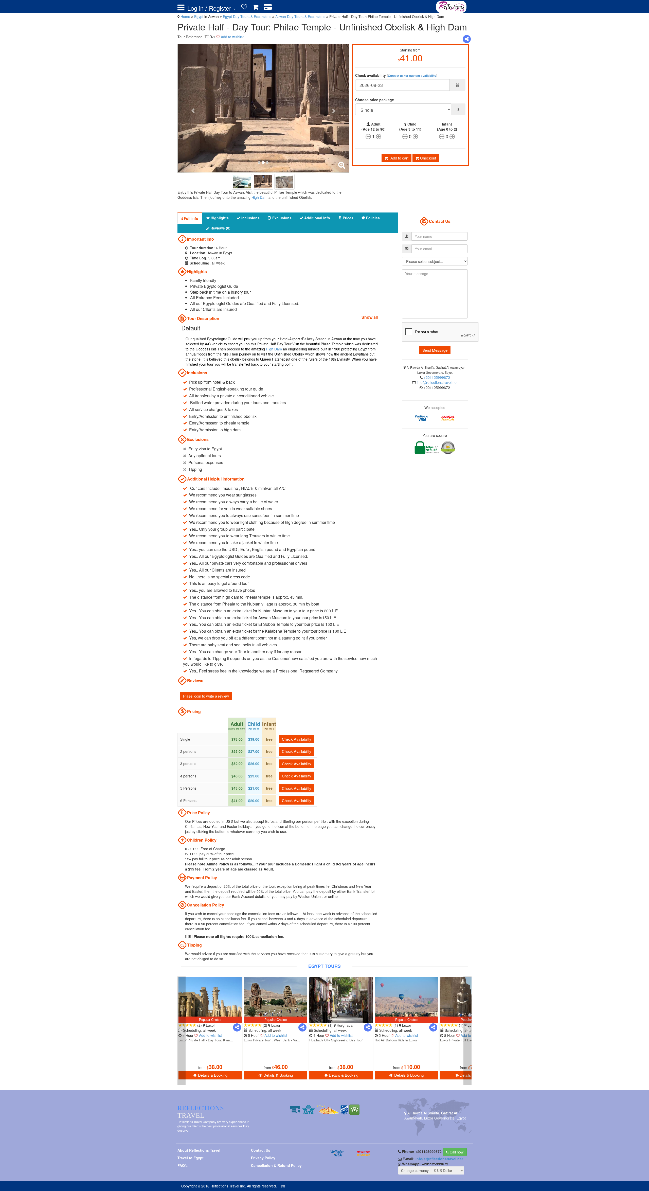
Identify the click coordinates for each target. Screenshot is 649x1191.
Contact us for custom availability (412, 76)
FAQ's (182, 1165)
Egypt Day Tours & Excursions (247, 16)
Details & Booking (212, 1075)
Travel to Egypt (190, 1157)
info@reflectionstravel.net (437, 382)
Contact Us (260, 1150)
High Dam (259, 197)
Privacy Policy (263, 1157)
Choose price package (374, 99)
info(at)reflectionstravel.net (439, 1158)
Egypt (199, 16)
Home (185, 16)
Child (410, 126)
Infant (447, 126)
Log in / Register (210, 8)
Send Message (434, 350)
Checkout (427, 158)
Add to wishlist (232, 36)
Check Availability (296, 739)
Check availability (396, 75)
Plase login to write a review (206, 696)
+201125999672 (437, 377)
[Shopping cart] (255, 7)
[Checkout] (267, 7)
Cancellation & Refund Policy (276, 1165)
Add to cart (398, 158)
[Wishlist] (244, 7)
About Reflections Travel (198, 1150)
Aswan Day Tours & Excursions (300, 16)
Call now (456, 1151)
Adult (374, 126)
